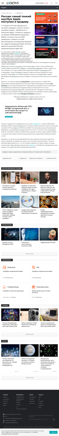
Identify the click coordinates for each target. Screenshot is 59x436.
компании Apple (17, 90)
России (18, 52)
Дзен (40, 407)
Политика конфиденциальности (13, 418)
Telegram (41, 405)
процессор (23, 130)
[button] (51, 3)
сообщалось (36, 124)
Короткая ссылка (51, 158)
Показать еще (29, 253)
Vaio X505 (17, 147)
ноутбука (19, 124)
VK (39, 399)
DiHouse (47, 134)
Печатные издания (21, 409)
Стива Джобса (25, 81)
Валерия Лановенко (27, 94)
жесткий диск (52, 130)
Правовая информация (11, 422)
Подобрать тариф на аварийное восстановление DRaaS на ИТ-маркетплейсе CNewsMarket (26, 152)
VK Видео (41, 401)
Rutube (40, 403)
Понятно (53, 432)
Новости (5, 397)
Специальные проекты (20, 399)
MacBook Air (17, 53)
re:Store (4, 74)
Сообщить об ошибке (10, 420)
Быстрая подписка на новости (13, 414)
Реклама (32, 399)
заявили (32, 145)
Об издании (33, 397)
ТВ (17, 407)
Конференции (20, 397)
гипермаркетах (44, 70)
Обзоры (5, 403)
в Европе (15, 128)
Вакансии (32, 401)
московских (18, 66)
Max (40, 397)
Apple (33, 66)
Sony (27, 145)
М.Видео (23, 68)
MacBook (13, 64)
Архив (4, 405)
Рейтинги (5, 401)
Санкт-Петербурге (17, 72)
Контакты (32, 403)
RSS (6, 416)
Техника (18, 404)
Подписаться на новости (36, 158)
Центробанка (21, 126)
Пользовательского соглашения (10, 433)
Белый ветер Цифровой (35, 68)
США (36, 126)
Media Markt (42, 74)
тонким (46, 143)
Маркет (18, 402)
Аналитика (6, 399)
